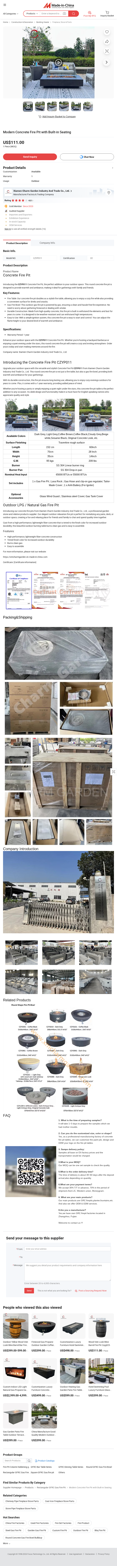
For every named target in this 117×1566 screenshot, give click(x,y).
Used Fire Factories (40, 1523)
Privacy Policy (104, 1554)
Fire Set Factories (63, 1523)
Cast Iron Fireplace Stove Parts (59, 1501)
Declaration (90, 1554)
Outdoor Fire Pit (80, 1530)
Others (61, 1472)
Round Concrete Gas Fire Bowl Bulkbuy (23, 1537)
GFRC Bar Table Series (41, 1466)
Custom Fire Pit (59, 1530)
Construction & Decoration (22, 22)
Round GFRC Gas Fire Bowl (99, 1466)
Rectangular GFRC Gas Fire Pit (17, 1472)
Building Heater (42, 22)
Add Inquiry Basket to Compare (59, 116)
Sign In (8, 228)
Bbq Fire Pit (100, 1530)
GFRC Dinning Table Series (70, 1466)
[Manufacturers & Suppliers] (58, 5)
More (5, 1543)
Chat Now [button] (89, 156)
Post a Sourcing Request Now (91, 1290)
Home (5, 22)
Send (29, 1290)
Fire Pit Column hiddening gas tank (17, 1466)
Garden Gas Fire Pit (37, 1530)
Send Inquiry (30, 156)
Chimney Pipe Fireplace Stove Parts (22, 1501)
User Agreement (75, 1554)
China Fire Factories (14, 1523)
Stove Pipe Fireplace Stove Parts (20, 1508)
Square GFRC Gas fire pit (42, 1472)
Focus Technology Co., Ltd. (38, 1554)
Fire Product (83, 1523)
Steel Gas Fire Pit (13, 1530)
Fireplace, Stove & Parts (62, 22)
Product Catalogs (46, 1460)
